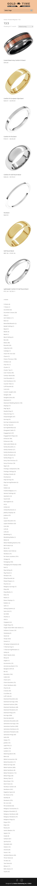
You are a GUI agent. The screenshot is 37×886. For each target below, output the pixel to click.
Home (5, 19)
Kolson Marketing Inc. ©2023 (22, 883)
